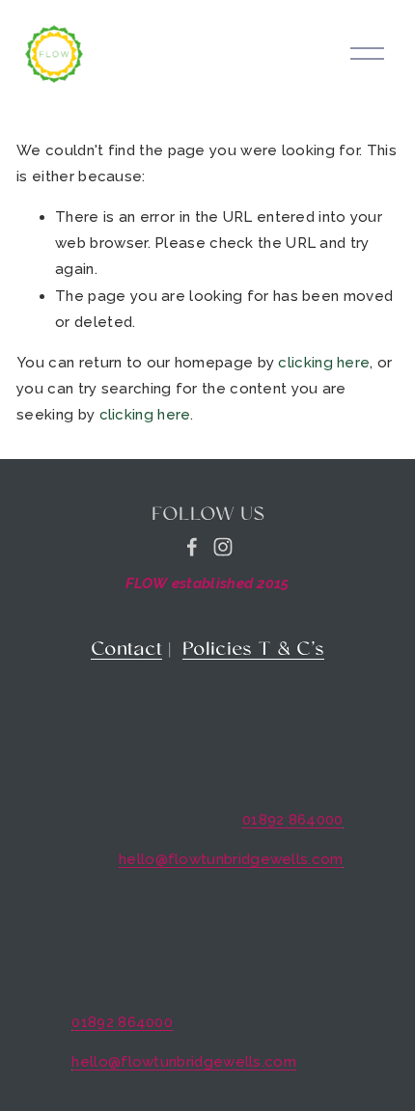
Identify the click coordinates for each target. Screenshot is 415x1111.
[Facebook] (192, 546)
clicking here (324, 362)
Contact (126, 650)
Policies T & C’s (253, 650)
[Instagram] (223, 546)
